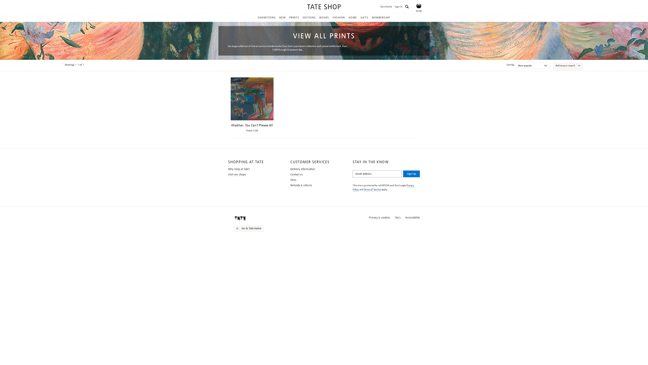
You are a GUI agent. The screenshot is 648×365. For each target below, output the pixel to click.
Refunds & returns (301, 185)
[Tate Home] (255, 218)
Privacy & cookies (379, 217)
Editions (309, 17)
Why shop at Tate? (239, 169)
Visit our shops (237, 174)
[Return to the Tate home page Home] (324, 7)
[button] (407, 7)
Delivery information (302, 169)
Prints (294, 17)
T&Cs (398, 217)
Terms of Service (372, 189)
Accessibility (412, 217)
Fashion (339, 17)
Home (353, 17)
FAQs (293, 180)
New (282, 17)
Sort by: (511, 64)
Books (324, 17)
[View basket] (418, 6)
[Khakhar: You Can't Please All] (252, 99)
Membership (381, 17)
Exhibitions (267, 17)
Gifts (364, 17)
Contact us (296, 174)
